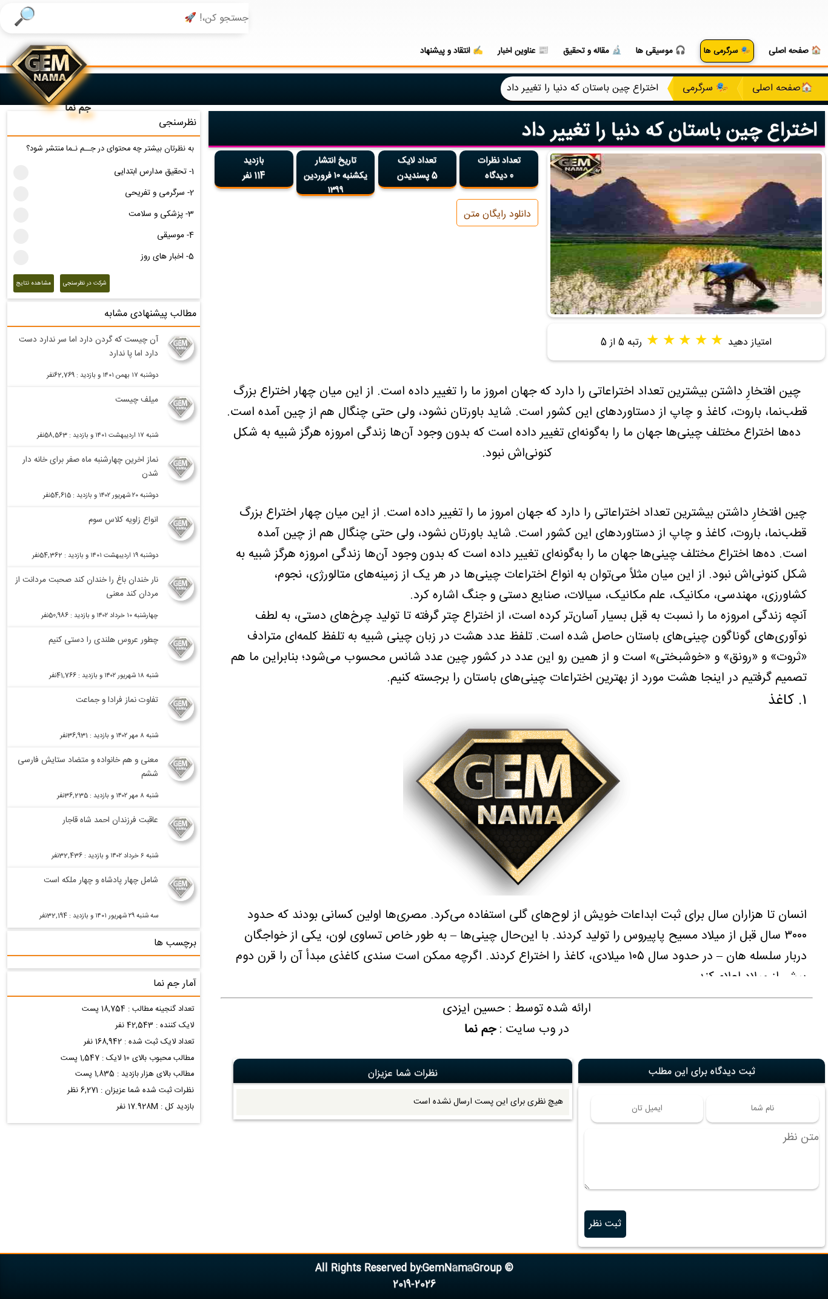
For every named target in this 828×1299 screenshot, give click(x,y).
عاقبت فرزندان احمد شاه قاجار (110, 820)
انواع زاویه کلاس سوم (123, 520)
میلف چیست (136, 400)
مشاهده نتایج (33, 283)
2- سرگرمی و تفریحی (159, 193)
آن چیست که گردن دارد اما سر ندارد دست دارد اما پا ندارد (88, 346)
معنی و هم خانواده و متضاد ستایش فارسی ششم (88, 767)
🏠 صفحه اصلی (795, 51)
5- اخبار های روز (167, 256)
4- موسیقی (175, 235)
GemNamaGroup (462, 1268)
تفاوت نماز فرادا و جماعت (117, 700)
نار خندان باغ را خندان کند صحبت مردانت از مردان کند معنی (86, 587)
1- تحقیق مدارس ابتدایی (154, 171)
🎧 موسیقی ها (661, 51)
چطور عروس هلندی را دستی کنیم (103, 640)
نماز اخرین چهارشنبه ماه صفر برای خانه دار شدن (90, 467)
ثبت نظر (605, 1224)
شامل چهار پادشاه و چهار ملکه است (101, 880)
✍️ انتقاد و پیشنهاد (451, 51)
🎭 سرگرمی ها (727, 51)
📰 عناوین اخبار (523, 51)
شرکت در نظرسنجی (85, 283)
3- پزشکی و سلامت (161, 214)
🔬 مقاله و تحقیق (592, 51)
